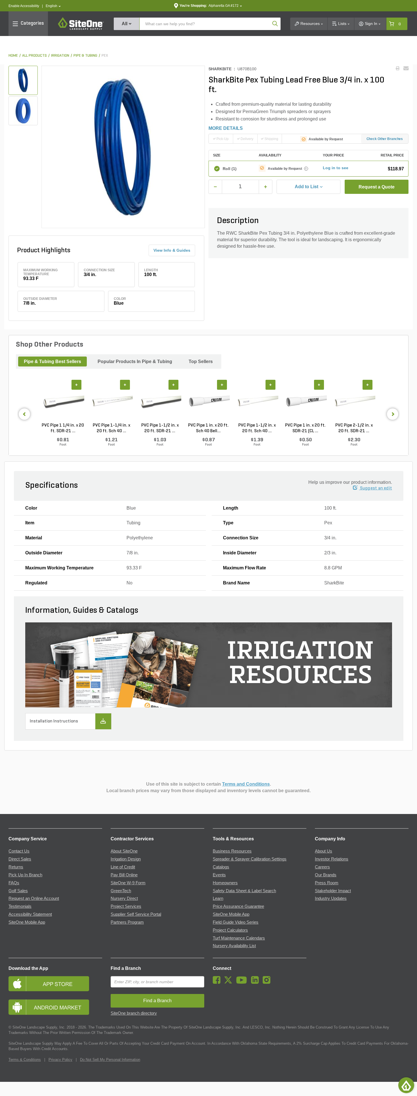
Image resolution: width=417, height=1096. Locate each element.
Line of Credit (123, 867)
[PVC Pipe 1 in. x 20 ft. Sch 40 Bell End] (208, 401)
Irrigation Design (126, 859)
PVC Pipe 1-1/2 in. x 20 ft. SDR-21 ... (160, 428)
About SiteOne (124, 851)
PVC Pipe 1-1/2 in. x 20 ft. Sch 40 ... (257, 428)
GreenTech (121, 891)
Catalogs (221, 867)
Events (219, 875)
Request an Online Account (34, 898)
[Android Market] (55, 1007)
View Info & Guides (171, 250)
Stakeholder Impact (333, 891)
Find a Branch (126, 968)
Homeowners (225, 883)
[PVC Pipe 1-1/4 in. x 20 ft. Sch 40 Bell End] (111, 401)
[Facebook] (218, 982)
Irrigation (60, 56)
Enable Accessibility (24, 6)
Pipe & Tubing (85, 56)
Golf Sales (18, 891)
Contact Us (19, 851)
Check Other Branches (385, 139)
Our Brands (325, 875)
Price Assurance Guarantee (238, 906)
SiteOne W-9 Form (128, 883)
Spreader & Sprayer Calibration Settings (250, 859)
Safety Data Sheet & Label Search (244, 891)
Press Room (326, 883)
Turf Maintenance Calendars (239, 938)
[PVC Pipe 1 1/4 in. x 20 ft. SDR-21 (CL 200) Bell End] (62, 401)
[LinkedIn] (256, 982)
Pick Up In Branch (25, 875)
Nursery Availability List (234, 946)
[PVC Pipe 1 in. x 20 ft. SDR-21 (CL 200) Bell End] (305, 401)
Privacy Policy (60, 1059)
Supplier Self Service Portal (136, 914)
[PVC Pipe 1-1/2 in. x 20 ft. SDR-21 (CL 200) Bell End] (159, 401)
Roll (230, 168)
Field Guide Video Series (235, 922)
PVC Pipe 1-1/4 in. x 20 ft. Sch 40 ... (111, 428)
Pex (105, 56)
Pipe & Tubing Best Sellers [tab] (52, 361)
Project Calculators (230, 930)
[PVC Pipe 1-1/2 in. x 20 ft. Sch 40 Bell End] (256, 401)
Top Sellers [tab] (201, 361)
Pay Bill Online (124, 875)
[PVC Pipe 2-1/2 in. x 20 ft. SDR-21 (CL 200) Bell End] (353, 401)
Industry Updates (331, 898)
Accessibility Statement (30, 914)
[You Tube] (243, 982)
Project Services (126, 906)
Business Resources (232, 851)
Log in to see (335, 168)
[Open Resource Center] (406, 1085)
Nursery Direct (124, 898)
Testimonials (20, 906)
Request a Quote (377, 187)
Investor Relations (331, 859)
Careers (322, 867)
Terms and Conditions (246, 784)
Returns (16, 867)
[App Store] (55, 983)
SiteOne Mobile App (27, 922)
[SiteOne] (81, 29)
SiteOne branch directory (134, 1013)
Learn (218, 898)
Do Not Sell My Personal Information (110, 1059)
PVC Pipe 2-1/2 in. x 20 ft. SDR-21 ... (354, 428)
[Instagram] (268, 982)
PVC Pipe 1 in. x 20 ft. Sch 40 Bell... (208, 428)
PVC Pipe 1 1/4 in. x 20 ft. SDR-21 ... (63, 428)
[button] (53, 6)
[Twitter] (229, 982)
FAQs (14, 883)
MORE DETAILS (225, 128)
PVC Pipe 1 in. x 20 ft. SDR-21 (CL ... (305, 428)
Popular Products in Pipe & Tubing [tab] (135, 361)
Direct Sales (20, 859)
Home (13, 56)
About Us (323, 851)
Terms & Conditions (25, 1059)
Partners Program (127, 922)
